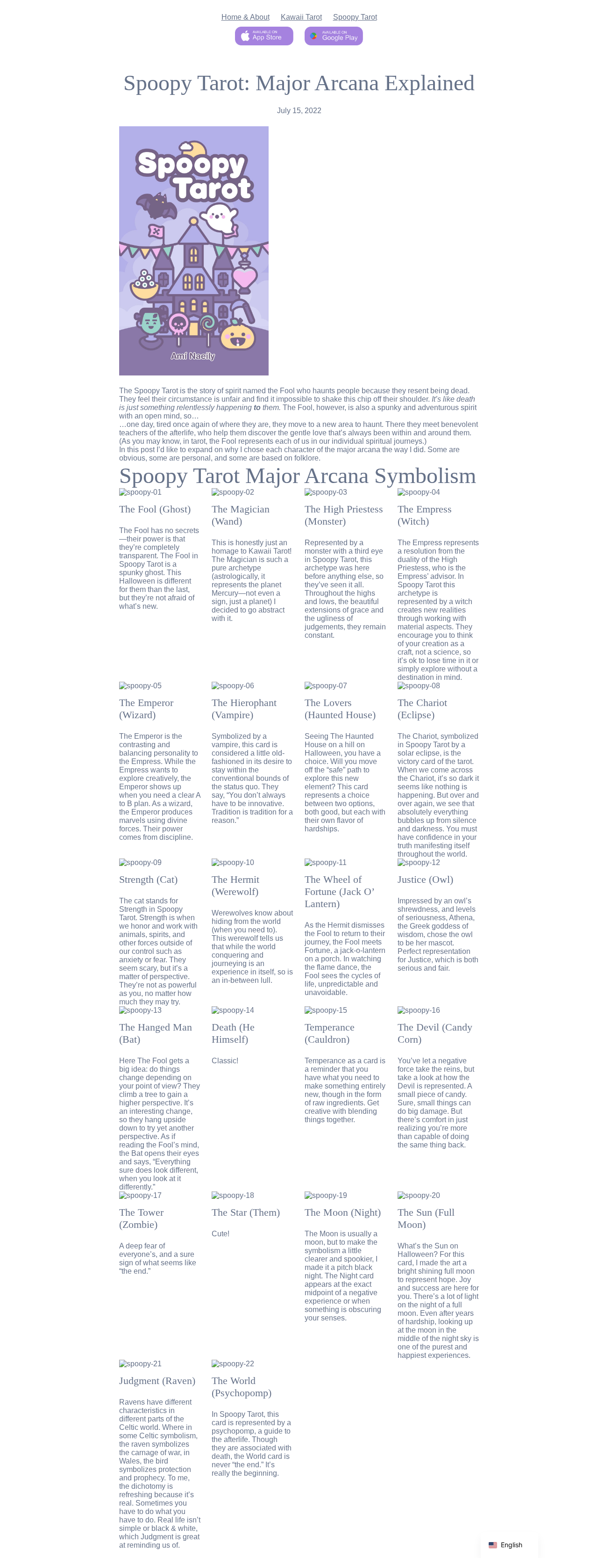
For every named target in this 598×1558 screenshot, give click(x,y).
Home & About (245, 17)
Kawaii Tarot (301, 17)
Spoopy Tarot (355, 17)
